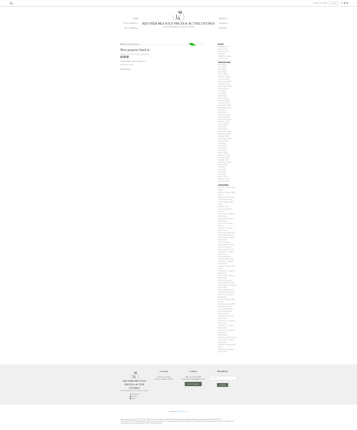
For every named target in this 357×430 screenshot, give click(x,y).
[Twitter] (344, 3)
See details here (126, 65)
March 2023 (223, 129)
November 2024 (224, 108)
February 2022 (224, 155)
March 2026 (223, 74)
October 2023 (223, 122)
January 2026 (223, 79)
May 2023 (222, 127)
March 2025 (223, 98)
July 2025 (222, 91)
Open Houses (223, 51)
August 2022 (223, 141)
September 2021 (224, 162)
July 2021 (221, 167)
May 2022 (222, 148)
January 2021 (223, 181)
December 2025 (224, 81)
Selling (222, 23)
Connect (334, 3)
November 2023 (224, 119)
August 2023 (223, 124)
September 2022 (225, 138)
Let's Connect (193, 384)
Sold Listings (223, 58)
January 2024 (223, 117)
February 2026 (224, 77)
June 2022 (222, 146)
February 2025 (224, 100)
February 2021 (223, 179)
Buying (222, 19)
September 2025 (225, 86)
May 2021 (222, 172)
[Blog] (347, 3)
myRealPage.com (182, 411)
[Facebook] (342, 3)
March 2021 (222, 176)
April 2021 (222, 174)
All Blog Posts (223, 47)
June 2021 (222, 169)
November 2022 (224, 134)
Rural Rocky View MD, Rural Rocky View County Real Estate (226, 306)
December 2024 (224, 105)
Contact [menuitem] (223, 28)
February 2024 (224, 115)
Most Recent (223, 65)
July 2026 (222, 67)
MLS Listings (130, 28)
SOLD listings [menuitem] (130, 23)
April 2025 (222, 96)
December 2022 (224, 131)
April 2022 (222, 150)
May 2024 (222, 110)
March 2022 (223, 153)
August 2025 (223, 88)
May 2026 (222, 69)
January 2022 (223, 157)
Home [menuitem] (135, 19)
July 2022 (222, 143)
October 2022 (223, 136)
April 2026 (222, 72)
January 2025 (224, 103)
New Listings (223, 49)
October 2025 (223, 84)
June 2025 (222, 93)
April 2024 (222, 112)
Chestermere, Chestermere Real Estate (225, 209)
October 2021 (223, 160)
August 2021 (223, 165)
